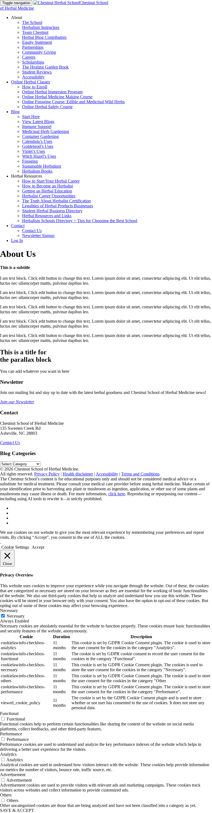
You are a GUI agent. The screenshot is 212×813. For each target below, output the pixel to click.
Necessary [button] (9, 610)
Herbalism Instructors (40, 27)
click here (116, 493)
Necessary (16, 616)
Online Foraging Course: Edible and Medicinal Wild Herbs (73, 101)
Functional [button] (9, 713)
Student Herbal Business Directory (52, 210)
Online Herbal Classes (30, 82)
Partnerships (32, 47)
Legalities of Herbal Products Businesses (57, 205)
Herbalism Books (37, 171)
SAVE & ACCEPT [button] (17, 810)
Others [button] (6, 795)
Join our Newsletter (17, 401)
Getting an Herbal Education (47, 191)
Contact (18, 225)
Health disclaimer (78, 474)
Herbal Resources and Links (46, 215)
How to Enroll (34, 87)
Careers (28, 57)
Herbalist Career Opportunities (48, 196)
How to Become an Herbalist (47, 186)
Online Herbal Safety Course (47, 106)
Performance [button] (11, 734)
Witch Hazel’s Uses (39, 156)
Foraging (30, 161)
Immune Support (36, 126)
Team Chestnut (35, 32)
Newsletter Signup (38, 235)
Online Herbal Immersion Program (52, 91)
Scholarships (33, 62)
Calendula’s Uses (37, 141)
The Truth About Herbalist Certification (56, 201)
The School (32, 22)
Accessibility (33, 77)
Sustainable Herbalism (41, 166)
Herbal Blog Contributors (44, 37)
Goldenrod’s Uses (37, 146)
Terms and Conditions (140, 474)
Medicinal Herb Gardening (45, 131)
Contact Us (32, 230)
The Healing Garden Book (45, 67)
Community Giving (39, 52)
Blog (15, 111)
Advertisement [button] (12, 774)
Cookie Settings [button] (15, 547)
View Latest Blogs (38, 121)
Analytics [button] (8, 754)
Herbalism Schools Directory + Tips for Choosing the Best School (79, 220)
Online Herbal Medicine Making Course (57, 96)
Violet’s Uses (33, 151)
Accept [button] (38, 547)
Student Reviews (37, 72)
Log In (17, 240)
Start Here (31, 116)
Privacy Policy (47, 474)
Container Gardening (40, 136)
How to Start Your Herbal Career (51, 181)
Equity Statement (37, 42)
